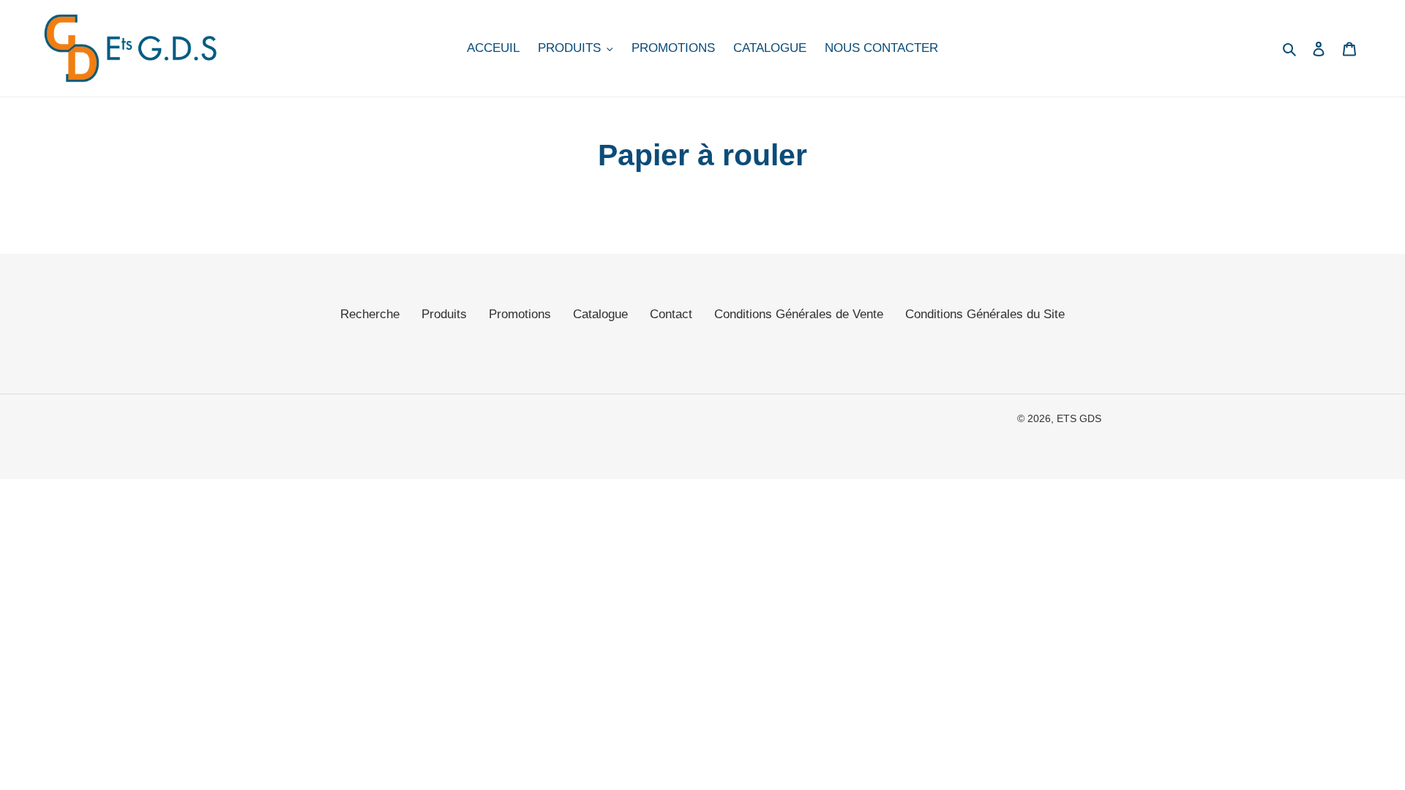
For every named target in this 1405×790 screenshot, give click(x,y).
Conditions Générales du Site (985, 314)
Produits (444, 314)
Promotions (520, 314)
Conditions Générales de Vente (798, 314)
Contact (671, 314)
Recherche (370, 314)
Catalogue (600, 314)
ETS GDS (1079, 418)
